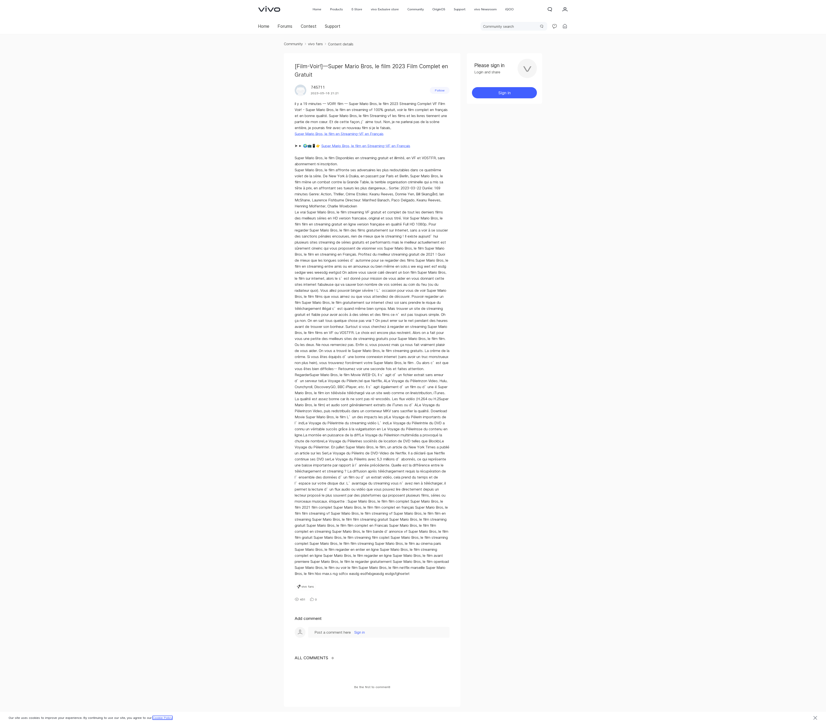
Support (459, 9)
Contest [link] (308, 26)
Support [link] (332, 26)
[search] (514, 26)
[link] (269, 9)
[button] (550, 9)
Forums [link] (285, 26)
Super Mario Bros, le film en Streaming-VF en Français (339, 134)
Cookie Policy (162, 717)
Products (336, 9)
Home (317, 9)
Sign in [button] (504, 92)
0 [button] (316, 599)
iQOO (509, 9)
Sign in (359, 632)
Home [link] (263, 26)
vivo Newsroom (485, 9)
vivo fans (315, 44)
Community (415, 9)
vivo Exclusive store (385, 9)
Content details (340, 44)
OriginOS (438, 9)
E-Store (356, 9)
